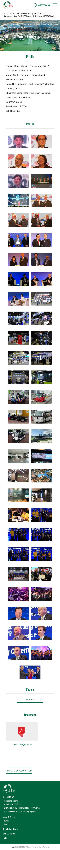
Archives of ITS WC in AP (45, 16)
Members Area (44, 5)
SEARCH (30, 700)
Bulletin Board (39, 13)
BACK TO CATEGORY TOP (19, 771)
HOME (6, 24)
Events (6, 824)
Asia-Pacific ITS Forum (13, 804)
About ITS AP (8, 797)
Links (5, 838)
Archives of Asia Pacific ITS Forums (18, 16)
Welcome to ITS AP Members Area (17, 13)
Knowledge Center (10, 829)
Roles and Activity (11, 801)
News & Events (9, 817)
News (6, 821)
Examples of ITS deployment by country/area (22, 808)
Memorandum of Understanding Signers (20, 811)
